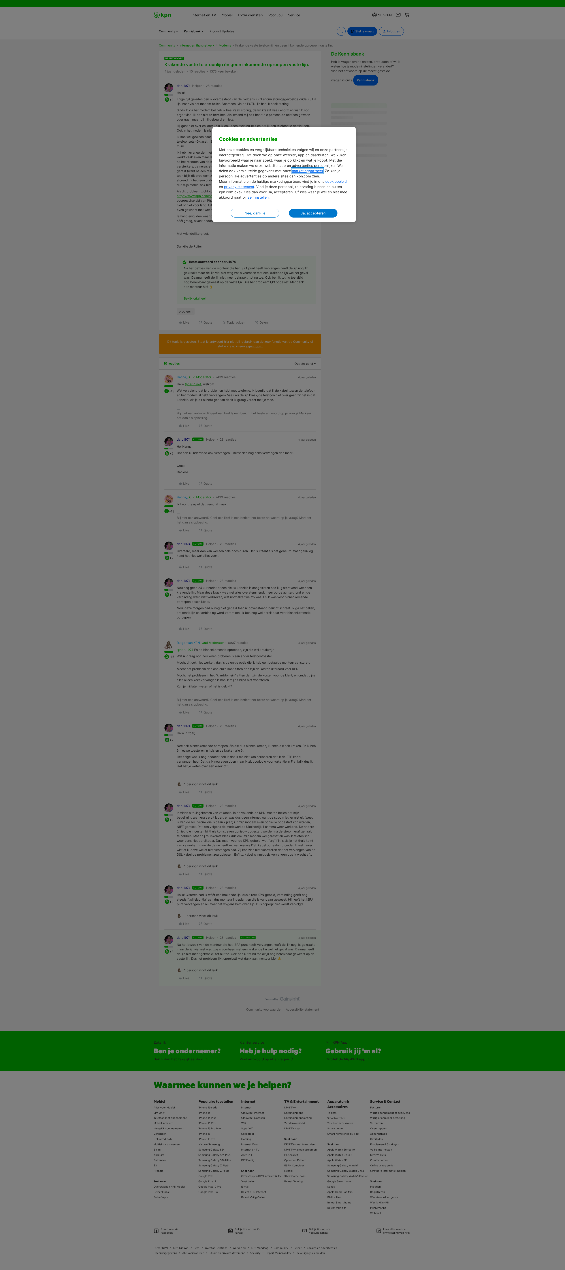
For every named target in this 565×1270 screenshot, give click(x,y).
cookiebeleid (336, 181)
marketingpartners (307, 171)
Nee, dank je (255, 213)
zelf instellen (258, 197)
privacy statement (239, 186)
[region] (284, 174)
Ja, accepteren (313, 213)
